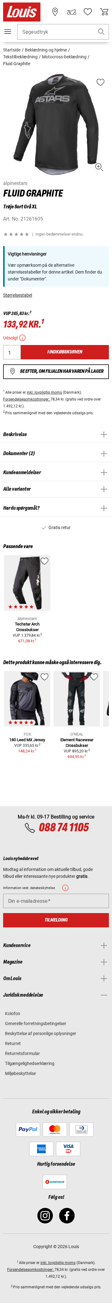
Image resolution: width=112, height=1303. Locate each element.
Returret (13, 1043)
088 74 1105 (64, 828)
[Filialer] (55, 12)
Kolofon (12, 1013)
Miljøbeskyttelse (20, 1073)
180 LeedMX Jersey (27, 739)
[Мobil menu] (7, 31)
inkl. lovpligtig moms (44, 392)
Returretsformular (22, 1053)
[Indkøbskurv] (104, 12)
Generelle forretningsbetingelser (35, 1023)
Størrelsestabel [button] (17, 295)
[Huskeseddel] (87, 12)
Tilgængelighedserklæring (29, 1063)
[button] (101, 32)
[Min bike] (71, 12)
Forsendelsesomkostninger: (26, 399)
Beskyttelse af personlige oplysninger (40, 1033)
